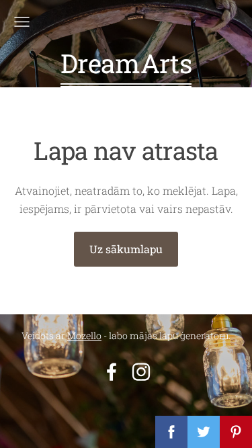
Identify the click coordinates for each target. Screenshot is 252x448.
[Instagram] (141, 372)
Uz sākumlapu (126, 249)
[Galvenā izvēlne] (21, 21)
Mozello (84, 335)
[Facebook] (111, 372)
